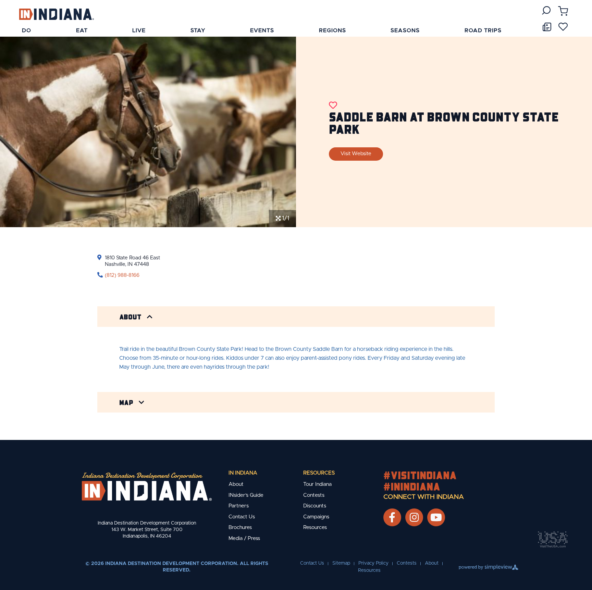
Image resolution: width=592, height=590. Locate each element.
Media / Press (244, 538)
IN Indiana (243, 473)
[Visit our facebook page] (392, 517)
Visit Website (356, 153)
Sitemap (341, 563)
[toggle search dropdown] (546, 10)
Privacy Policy (373, 563)
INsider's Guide (246, 495)
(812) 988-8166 (122, 275)
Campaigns (316, 516)
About (130, 316)
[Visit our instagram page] (414, 517)
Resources (319, 473)
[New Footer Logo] (146, 486)
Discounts (314, 505)
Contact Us (242, 516)
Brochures (240, 527)
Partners (239, 505)
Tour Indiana (317, 484)
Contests (313, 495)
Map (126, 402)
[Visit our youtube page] (436, 517)
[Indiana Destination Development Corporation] (56, 14)
